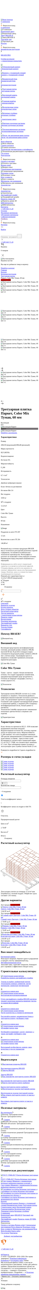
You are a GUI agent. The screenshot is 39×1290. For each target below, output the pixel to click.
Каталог (4, 1201)
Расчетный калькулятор (9, 611)
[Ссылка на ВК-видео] (20, 1239)
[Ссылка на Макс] (2, 1239)
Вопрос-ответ (20, 1225)
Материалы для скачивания (23, 1229)
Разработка (5, 1260)
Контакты (13, 1233)
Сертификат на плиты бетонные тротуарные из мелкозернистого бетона (18, 1198)
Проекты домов (6, 617)
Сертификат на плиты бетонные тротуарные (17, 1191)
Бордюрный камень (8, 957)
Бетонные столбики (21, 1211)
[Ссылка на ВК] (6, 1239)
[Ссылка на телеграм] (4, 1239)
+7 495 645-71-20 (7, 209)
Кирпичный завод (7, 1215)
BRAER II (18, 1215)
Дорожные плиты (7, 1211)
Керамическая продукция (10, 49)
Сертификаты (6, 629)
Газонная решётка (7, 1209)
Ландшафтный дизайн (9, 623)
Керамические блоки (15, 1205)
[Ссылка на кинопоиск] (15, 1239)
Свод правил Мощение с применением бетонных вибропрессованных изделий (19, 1186)
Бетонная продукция (8, 85)
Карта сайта (15, 1231)
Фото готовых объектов (10, 609)
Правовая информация (18, 1258)
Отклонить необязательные (21, 1276)
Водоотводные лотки (22, 1209)
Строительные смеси (8, 119)
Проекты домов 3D (25, 1219)
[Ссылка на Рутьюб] (13, 1239)
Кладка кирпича (7, 607)
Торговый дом (28, 1215)
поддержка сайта (17, 1260)
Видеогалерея (6, 619)
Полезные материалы (9, 621)
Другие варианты (7, 613)
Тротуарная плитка (30, 1205)
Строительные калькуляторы (11, 615)
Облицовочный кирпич (9, 1203)
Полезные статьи (29, 1227)
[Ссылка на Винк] (19, 1239)
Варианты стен (6, 625)
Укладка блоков (6, 627)
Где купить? (5, 1233)
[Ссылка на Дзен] (8, 1239)
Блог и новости (6, 1229)
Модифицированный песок (11, 963)
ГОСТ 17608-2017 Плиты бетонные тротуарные (18, 1179)
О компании (5, 1213)
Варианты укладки (8, 605)
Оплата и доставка (8, 1225)
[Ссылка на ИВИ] (17, 1239)
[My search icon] (19, 236)
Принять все (6, 1276)
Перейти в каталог (8, 268)
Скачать (7, 1120)
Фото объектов (16, 1227)
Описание (4, 603)
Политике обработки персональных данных (17, 1273)
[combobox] (9, 237)
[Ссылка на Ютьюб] (11, 1239)
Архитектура (6, 1217)
